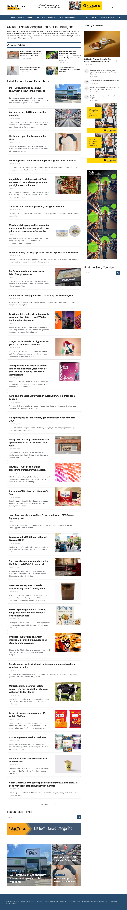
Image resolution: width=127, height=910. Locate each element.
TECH (37, 17)
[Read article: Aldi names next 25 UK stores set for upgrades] (68, 118)
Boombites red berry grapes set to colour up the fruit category (41, 295)
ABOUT (20, 17)
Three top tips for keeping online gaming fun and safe (36, 206)
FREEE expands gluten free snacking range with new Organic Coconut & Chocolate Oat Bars (27, 612)
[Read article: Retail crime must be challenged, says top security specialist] (52, 70)
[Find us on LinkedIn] (116, 7)
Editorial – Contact (20, 901)
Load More (44, 804)
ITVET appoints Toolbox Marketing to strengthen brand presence (42, 160)
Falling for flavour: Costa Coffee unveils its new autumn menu (97, 60)
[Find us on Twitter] (112, 7)
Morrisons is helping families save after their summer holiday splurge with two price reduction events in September (29, 228)
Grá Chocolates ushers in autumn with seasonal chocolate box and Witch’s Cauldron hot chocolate (29, 317)
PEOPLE (60, 17)
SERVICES (83, 17)
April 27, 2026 (25, 72)
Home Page (9, 901)
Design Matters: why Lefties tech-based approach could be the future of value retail (31, 54)
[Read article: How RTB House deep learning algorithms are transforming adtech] (68, 472)
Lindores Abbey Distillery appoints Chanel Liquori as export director (44, 252)
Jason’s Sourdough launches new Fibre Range (104, 80)
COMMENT (93, 17)
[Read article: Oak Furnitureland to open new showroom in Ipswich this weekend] (68, 93)
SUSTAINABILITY (71, 17)
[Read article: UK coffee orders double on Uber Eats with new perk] (68, 764)
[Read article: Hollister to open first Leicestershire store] (68, 142)
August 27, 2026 (15, 567)
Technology (85, 901)
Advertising (30, 901)
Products (73, 901)
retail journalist (65, 33)
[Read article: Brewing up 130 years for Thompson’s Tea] (68, 496)
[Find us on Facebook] (119, 7)
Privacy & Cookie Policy (51, 901)
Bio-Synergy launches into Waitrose (27, 737)
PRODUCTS (29, 17)
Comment (105, 901)
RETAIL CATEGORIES (107, 17)
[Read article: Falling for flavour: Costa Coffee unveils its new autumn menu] (102, 44)
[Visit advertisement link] (66, 5)
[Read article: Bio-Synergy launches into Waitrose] (68, 743)
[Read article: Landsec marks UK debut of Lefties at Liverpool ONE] (68, 542)
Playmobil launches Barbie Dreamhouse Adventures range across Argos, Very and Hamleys (103, 72)
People (98, 901)
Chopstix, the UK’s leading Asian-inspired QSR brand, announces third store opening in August (28, 640)
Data (78, 901)
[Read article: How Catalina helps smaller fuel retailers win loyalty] (13, 70)
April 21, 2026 (64, 74)
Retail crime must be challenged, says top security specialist (69, 69)
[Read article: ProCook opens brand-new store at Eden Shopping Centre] (68, 277)
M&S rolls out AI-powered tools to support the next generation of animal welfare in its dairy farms (28, 689)
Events (92, 901)
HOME (13, 17)
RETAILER (51, 17)
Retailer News (14, 870)
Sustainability (114, 901)
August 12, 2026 (65, 62)
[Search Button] (119, 17)
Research (14, 903)
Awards (7, 903)
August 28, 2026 (26, 58)
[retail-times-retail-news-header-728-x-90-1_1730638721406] (44, 828)
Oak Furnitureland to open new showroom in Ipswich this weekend (28, 878)
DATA (43, 17)
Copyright (39, 901)
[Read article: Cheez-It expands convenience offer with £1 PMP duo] (68, 719)
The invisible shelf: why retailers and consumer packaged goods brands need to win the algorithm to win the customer (70, 56)
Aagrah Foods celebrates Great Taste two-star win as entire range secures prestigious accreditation (28, 182)
